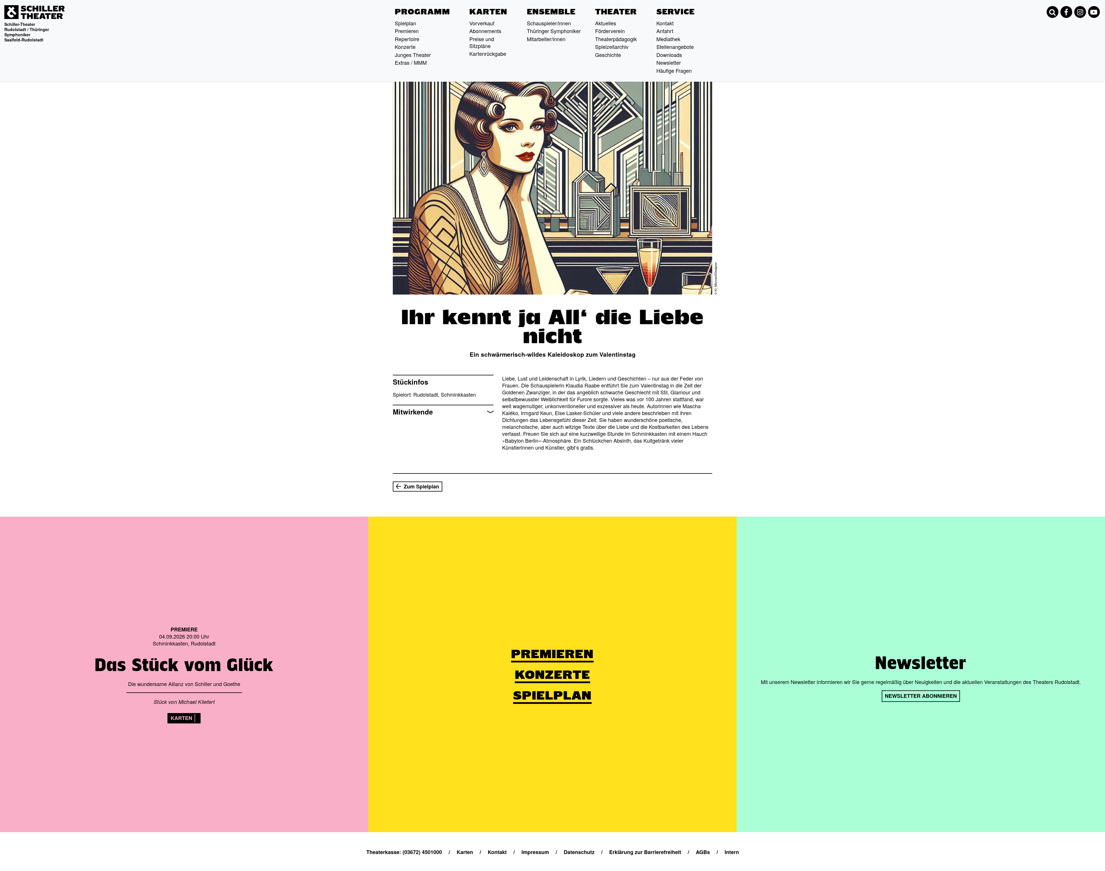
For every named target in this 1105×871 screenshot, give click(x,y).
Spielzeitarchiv (611, 46)
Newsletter (668, 62)
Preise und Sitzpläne (481, 42)
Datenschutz (579, 852)
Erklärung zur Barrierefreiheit (645, 852)
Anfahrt (664, 31)
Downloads (669, 54)
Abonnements (485, 31)
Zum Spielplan (421, 486)
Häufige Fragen (674, 70)
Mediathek (668, 39)
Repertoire (407, 39)
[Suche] (1052, 12)
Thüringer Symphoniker (554, 31)
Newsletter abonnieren (921, 696)
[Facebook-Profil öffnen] (1066, 12)
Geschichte (608, 54)
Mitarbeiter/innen (546, 39)
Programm (422, 11)
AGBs (703, 852)
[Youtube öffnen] (1094, 12)
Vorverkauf (481, 23)
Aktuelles (605, 23)
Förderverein (610, 31)
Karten (488, 11)
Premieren (407, 31)
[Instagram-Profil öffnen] (1080, 12)
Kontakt (665, 23)
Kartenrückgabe (487, 53)
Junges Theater (413, 54)
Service (675, 11)
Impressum (535, 852)
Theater (616, 11)
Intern (732, 852)
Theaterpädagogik (616, 39)
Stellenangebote (675, 46)
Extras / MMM (411, 62)
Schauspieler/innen (549, 23)
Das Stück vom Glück (184, 664)
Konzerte (405, 46)
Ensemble (551, 11)
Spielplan (405, 23)
